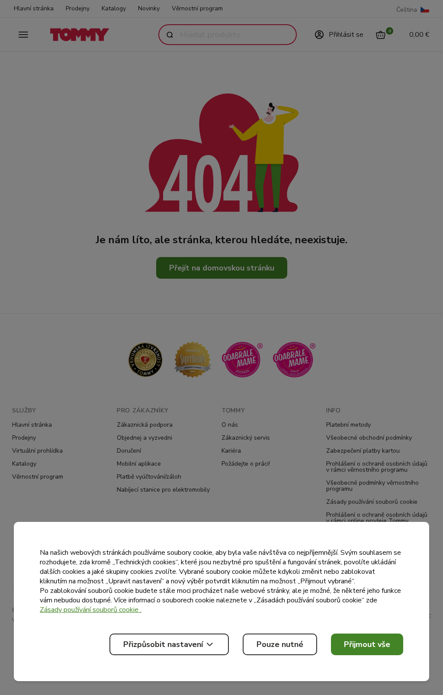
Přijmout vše (367, 644)
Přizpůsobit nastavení (163, 644)
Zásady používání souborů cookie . (90, 610)
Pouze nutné (280, 644)
